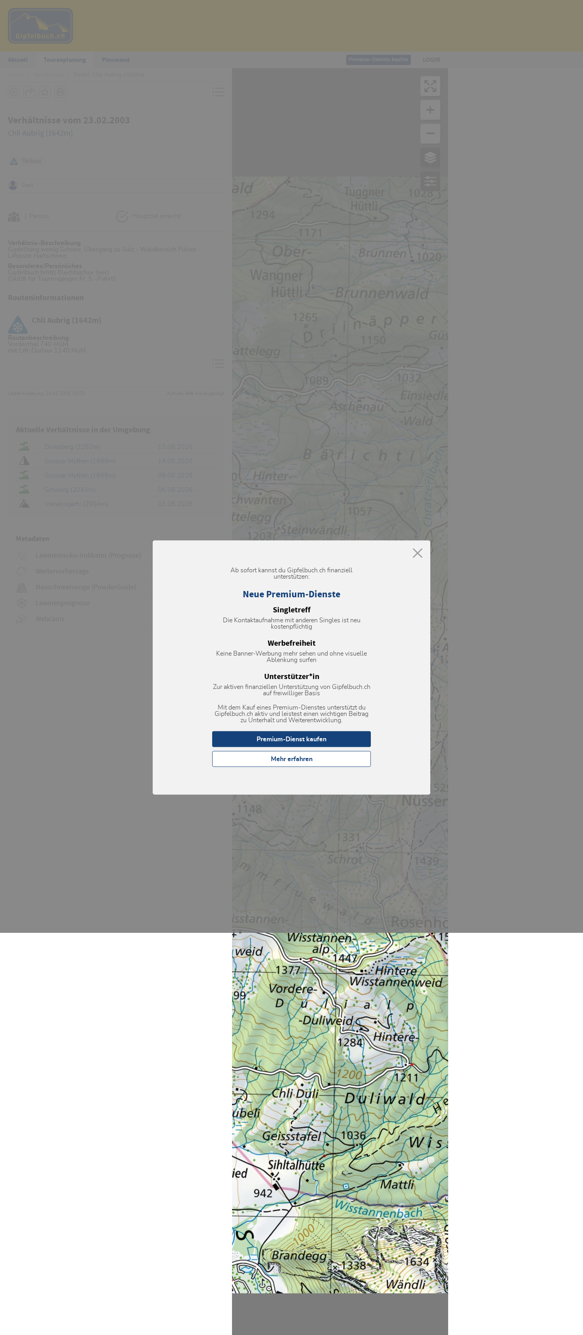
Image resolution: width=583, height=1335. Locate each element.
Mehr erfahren (292, 759)
